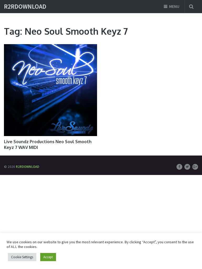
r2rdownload (25, 6)
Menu (174, 6)
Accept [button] (48, 257)
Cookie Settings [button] (22, 257)
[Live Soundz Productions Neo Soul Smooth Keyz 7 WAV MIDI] (50, 90)
